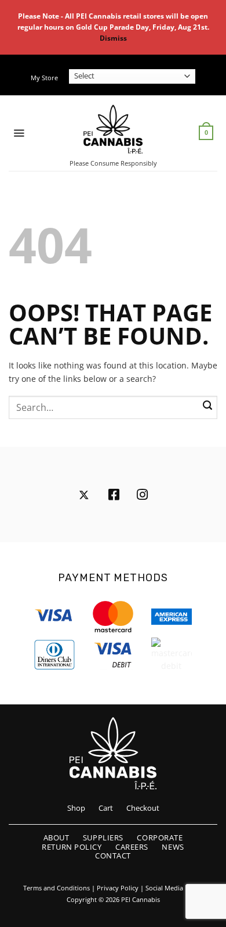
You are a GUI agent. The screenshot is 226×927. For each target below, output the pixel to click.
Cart (106, 808)
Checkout (142, 808)
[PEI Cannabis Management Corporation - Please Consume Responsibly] (113, 129)
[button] (19, 133)
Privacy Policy (117, 888)
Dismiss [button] (113, 38)
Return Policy (71, 847)
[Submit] (207, 406)
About (56, 837)
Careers (131, 847)
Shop (76, 808)
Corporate (160, 837)
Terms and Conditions (56, 888)
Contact (113, 855)
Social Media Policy (174, 888)
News (173, 847)
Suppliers (103, 837)
